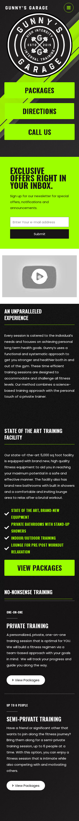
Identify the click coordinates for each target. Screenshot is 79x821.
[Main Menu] (69, 8)
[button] (39, 90)
